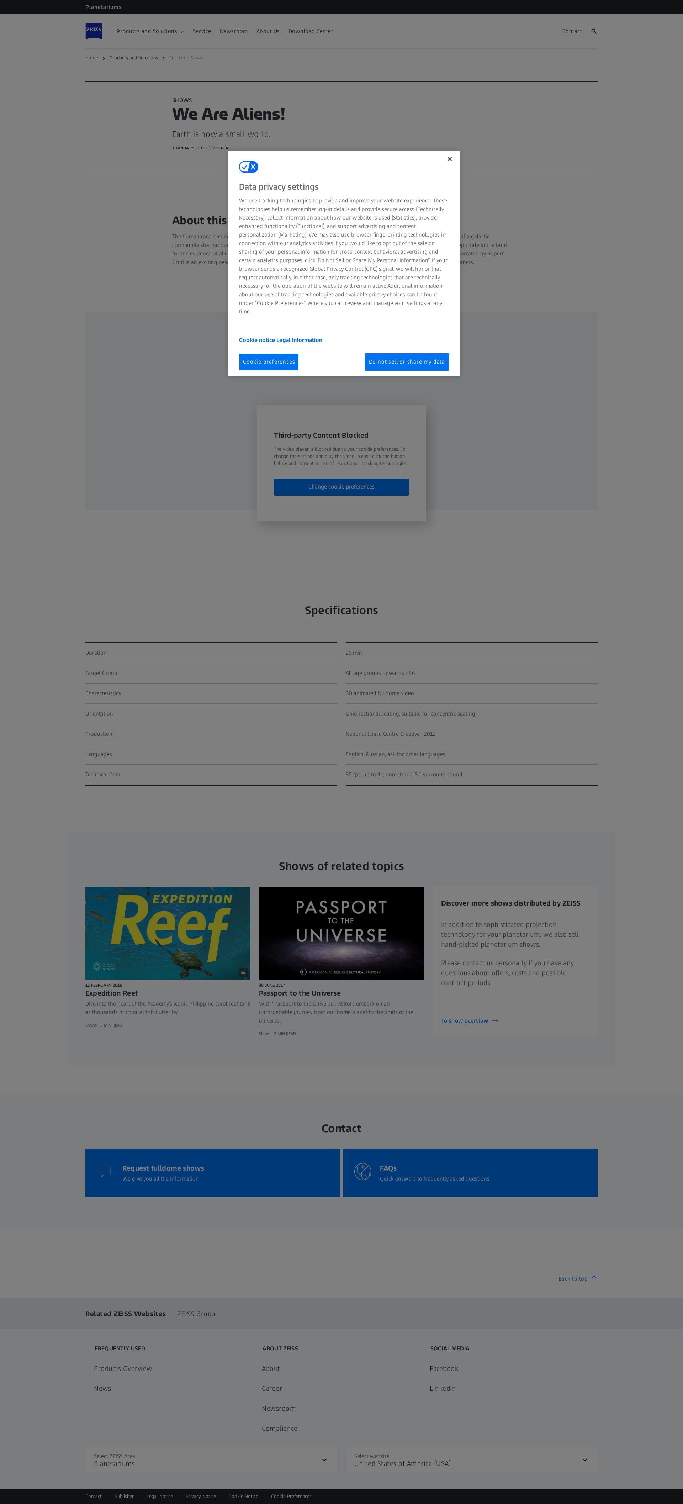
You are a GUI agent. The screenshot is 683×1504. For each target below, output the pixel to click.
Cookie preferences (269, 361)
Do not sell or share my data (407, 361)
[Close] (449, 159)
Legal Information (299, 340)
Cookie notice (257, 340)
